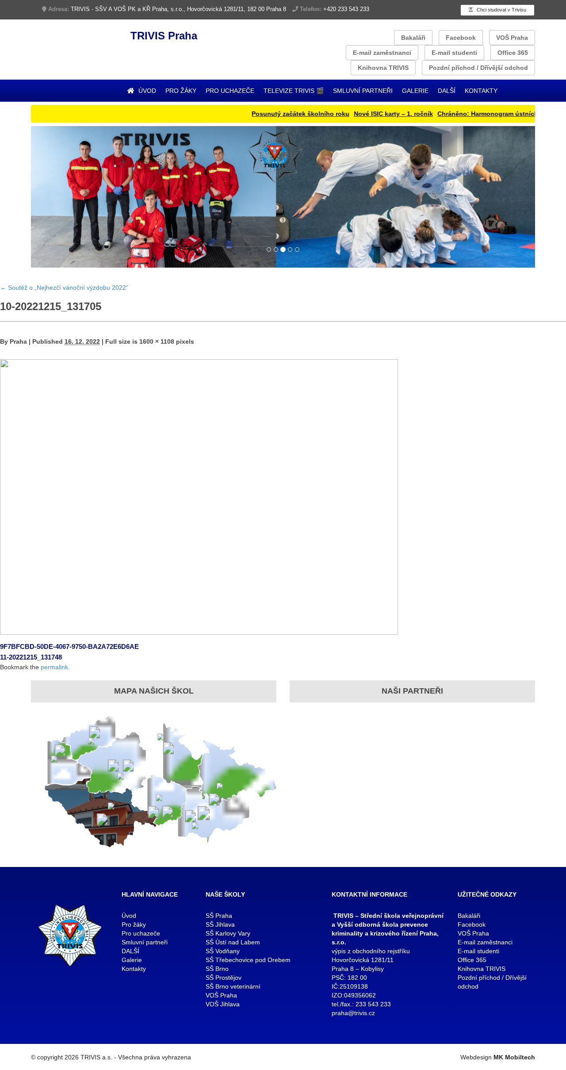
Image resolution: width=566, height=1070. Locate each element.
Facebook (461, 37)
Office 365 (512, 52)
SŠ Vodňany (223, 951)
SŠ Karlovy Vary (228, 933)
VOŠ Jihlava (223, 1004)
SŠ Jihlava (220, 924)
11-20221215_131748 (31, 657)
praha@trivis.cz (353, 1012)
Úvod (146, 90)
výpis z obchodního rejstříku (371, 951)
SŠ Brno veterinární (233, 986)
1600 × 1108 (156, 341)
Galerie (415, 90)
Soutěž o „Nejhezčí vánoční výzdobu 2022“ (64, 287)
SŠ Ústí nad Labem (233, 942)
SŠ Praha (219, 915)
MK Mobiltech (514, 1057)
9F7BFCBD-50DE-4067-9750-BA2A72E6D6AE (69, 646)
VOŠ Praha (512, 37)
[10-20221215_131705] (199, 496)
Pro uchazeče (230, 90)
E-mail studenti (454, 52)
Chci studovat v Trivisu (500, 9)
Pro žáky (180, 90)
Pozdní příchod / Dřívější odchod (478, 67)
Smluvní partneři (363, 90)
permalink (54, 667)
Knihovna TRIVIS (383, 67)
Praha (18, 341)
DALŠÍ (446, 90)
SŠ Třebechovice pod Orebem (248, 959)
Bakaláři (413, 37)
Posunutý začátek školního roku (276, 113)
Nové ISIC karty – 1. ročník (369, 113)
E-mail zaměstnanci (382, 52)
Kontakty (481, 90)
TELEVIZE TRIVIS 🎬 (294, 90)
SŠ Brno (217, 968)
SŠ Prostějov (223, 977)
